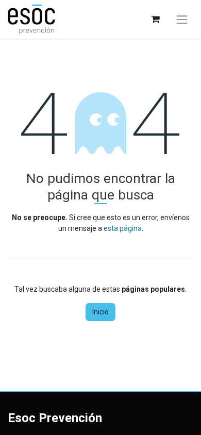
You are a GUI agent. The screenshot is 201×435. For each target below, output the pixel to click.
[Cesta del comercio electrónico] (155, 19)
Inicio (100, 312)
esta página (123, 228)
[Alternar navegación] (182, 19)
